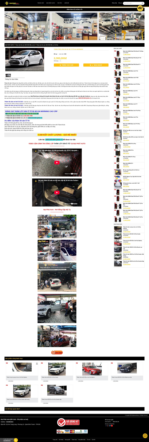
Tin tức (59, 3)
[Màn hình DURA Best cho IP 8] (118, 93)
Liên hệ (66, 3)
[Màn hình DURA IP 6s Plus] (118, 145)
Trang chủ (40, 3)
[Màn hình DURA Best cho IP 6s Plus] (118, 112)
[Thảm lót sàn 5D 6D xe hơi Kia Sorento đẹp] (118, 263)
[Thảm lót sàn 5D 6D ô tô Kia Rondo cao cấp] (118, 249)
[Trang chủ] (19, 3)
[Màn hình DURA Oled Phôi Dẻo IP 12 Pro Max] (118, 198)
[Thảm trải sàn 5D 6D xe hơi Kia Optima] (118, 242)
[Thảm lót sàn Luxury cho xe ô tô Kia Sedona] (118, 229)
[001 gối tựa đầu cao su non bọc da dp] (118, 132)
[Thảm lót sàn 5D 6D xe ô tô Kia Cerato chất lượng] (118, 256)
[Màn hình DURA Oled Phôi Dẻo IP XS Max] (118, 53)
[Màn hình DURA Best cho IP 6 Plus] (118, 126)
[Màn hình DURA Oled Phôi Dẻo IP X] (118, 66)
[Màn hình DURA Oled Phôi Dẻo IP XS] (118, 60)
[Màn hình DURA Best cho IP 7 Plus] (118, 99)
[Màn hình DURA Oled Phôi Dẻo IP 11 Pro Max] (118, 205)
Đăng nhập (114, 2)
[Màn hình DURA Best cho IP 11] (118, 73)
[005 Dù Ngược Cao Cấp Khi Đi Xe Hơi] (118, 178)
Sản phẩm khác (81, 439)
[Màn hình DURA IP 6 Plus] (118, 159)
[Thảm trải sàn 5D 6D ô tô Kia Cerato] (118, 236)
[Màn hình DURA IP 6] (118, 165)
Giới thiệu (61, 439)
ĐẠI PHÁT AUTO (50, 3)
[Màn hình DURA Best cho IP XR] (118, 79)
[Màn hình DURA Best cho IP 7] (118, 106)
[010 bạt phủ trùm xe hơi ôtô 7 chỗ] (118, 185)
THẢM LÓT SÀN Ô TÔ (62, 143)
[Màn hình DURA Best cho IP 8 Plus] (118, 86)
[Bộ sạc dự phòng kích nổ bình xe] (118, 172)
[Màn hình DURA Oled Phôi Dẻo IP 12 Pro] (118, 212)
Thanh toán (74, 439)
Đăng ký (120, 2)
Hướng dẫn (67, 439)
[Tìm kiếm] (142, 3)
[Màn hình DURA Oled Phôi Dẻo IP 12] (118, 192)
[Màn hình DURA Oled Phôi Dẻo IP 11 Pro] (118, 219)
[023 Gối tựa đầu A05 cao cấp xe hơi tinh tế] (118, 139)
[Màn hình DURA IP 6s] (118, 152)
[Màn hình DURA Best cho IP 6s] (118, 119)
